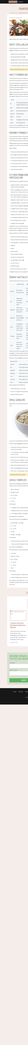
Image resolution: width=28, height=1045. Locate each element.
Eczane (14, 691)
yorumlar (20, 691)
